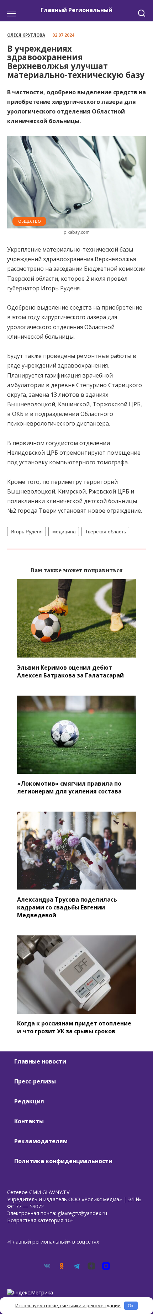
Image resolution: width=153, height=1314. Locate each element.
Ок (131, 1305)
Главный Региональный (76, 10)
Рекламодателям (41, 1141)
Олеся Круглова (26, 35)
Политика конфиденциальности (63, 1161)
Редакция (29, 1101)
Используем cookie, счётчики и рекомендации (68, 1305)
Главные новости (40, 1061)
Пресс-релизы (35, 1081)
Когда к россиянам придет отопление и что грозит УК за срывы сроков (74, 1027)
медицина (64, 531)
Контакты (29, 1121)
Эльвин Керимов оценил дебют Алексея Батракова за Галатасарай (70, 671)
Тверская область (105, 531)
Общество (29, 221)
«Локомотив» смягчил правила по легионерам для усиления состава (69, 787)
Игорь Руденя (27, 531)
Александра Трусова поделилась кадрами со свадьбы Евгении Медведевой (67, 907)
